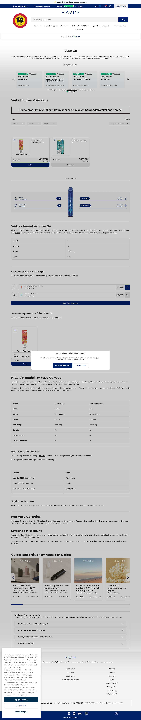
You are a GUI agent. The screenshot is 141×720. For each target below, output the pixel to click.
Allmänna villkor (112, 683)
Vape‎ (69, 36)
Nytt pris (95, 26)
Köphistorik (70, 676)
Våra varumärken (119, 26)
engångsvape (78, 382)
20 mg (63, 505)
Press (112, 680)
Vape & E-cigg (50, 26)
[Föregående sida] (13, 577)
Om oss (78, 29)
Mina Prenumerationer (70, 680)
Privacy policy (112, 687)
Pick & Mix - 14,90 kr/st (80, 26)
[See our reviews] (69, 6)
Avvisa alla (21, 706)
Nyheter (64, 26)
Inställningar (21, 712)
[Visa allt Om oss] (82, 29)
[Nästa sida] (128, 577)
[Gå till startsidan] (70, 12)
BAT (46, 56)
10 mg (53, 505)
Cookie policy (112, 690)
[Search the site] (123, 19)
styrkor (126, 230)
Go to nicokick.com (62, 365)
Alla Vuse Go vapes (70, 303)
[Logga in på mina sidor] (105, 6)
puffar (17, 233)
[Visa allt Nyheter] (68, 26)
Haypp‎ (63, 36)
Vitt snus (36, 26)
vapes (36, 230)
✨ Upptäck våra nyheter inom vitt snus (69, 2)
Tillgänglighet (112, 694)
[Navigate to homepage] (70, 656)
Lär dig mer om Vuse (70, 65)
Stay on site (81, 365)
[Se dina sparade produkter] (110, 6)
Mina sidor (70, 669)
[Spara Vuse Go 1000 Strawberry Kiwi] (14, 140)
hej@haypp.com (63, 703)
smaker (42, 456)
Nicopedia (105, 26)
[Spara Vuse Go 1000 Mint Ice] (54, 140)
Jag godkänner (21, 700)
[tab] (17, 604)
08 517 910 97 (78, 703)
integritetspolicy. (20, 695)
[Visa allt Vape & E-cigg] (56, 26)
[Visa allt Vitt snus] (40, 26)
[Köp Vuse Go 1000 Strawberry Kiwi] (127, 287)
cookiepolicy (31, 682)
